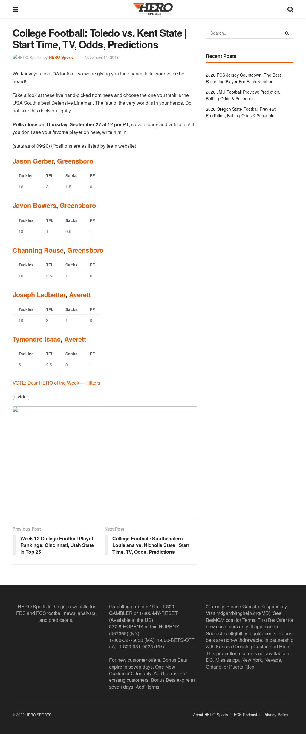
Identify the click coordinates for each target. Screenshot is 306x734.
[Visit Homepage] (153, 9)
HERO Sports (61, 57)
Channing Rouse (38, 250)
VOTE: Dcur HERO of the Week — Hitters (56, 382)
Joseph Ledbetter (39, 294)
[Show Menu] (15, 9)
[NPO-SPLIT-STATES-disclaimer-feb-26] (105, 457)
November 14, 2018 (101, 57)
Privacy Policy (275, 714)
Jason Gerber (33, 161)
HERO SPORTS (38, 714)
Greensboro (75, 161)
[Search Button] (290, 9)
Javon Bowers (34, 205)
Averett (80, 294)
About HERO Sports (210, 714)
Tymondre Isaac (37, 339)
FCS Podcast (245, 714)
